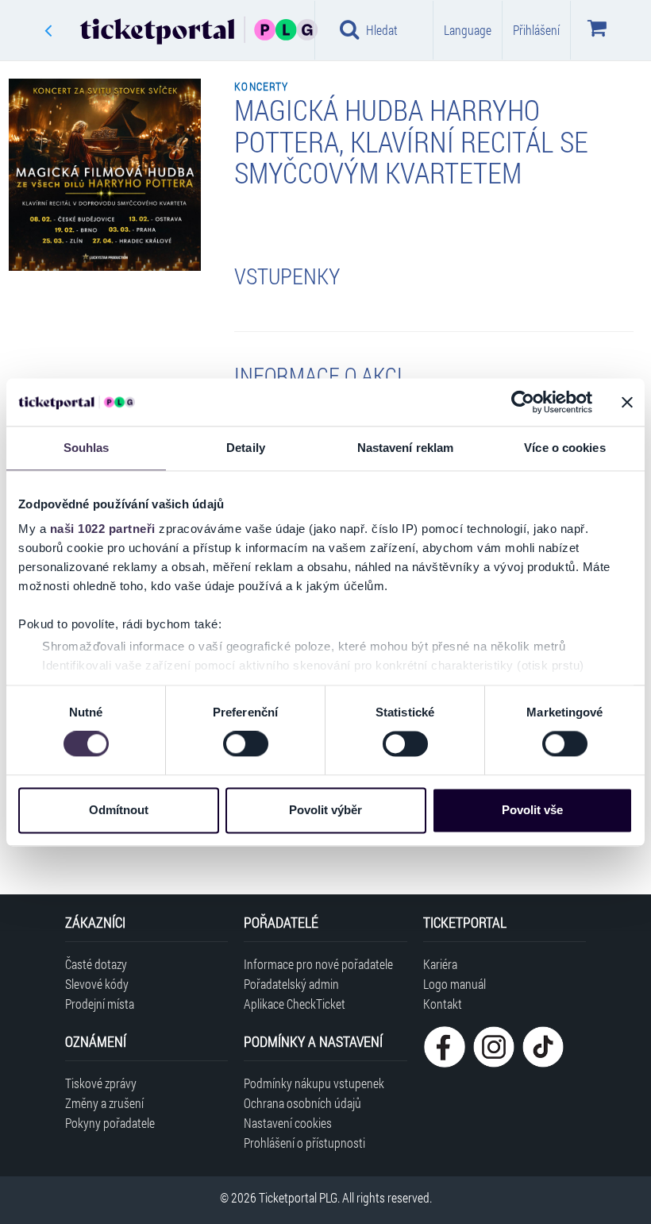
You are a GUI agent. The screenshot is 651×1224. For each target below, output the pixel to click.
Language (467, 29)
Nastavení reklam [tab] (405, 447)
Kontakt (442, 1003)
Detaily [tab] (245, 447)
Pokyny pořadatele (110, 1122)
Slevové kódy (97, 983)
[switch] (245, 744)
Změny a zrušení (104, 1103)
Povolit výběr (325, 810)
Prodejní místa (99, 1003)
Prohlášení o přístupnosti (304, 1142)
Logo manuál (454, 983)
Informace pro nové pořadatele (318, 964)
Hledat (382, 29)
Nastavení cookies (288, 1122)
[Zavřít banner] (627, 401)
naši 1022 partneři (103, 528)
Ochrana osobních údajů (302, 1103)
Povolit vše (532, 810)
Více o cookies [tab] (564, 447)
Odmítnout (118, 810)
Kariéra (440, 964)
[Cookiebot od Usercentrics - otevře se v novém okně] (522, 402)
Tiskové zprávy (101, 1083)
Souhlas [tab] (87, 447)
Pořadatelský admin (291, 983)
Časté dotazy (96, 964)
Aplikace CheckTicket (294, 1003)
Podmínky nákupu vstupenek (314, 1083)
